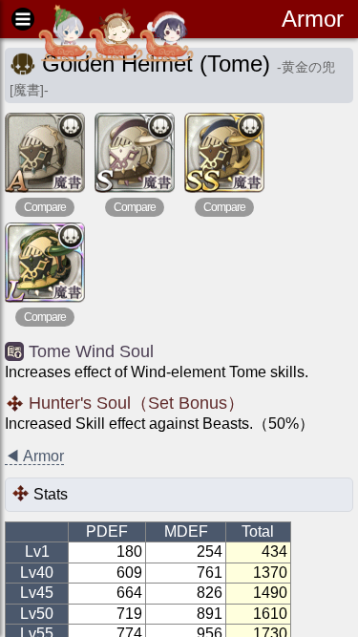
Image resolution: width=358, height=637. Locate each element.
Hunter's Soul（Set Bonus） (136, 403)
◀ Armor (34, 456)
